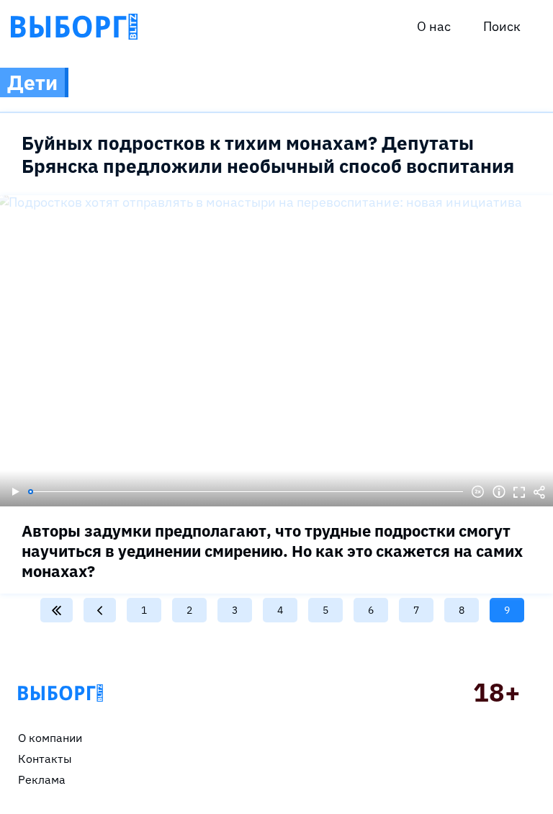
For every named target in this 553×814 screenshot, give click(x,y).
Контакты (45, 758)
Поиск (502, 26)
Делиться (539, 492)
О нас (434, 26)
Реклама (42, 779)
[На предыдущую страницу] (100, 610)
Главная (60, 693)
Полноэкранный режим (519, 492)
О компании (50, 737)
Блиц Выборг (74, 27)
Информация (499, 492)
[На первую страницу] (56, 610)
